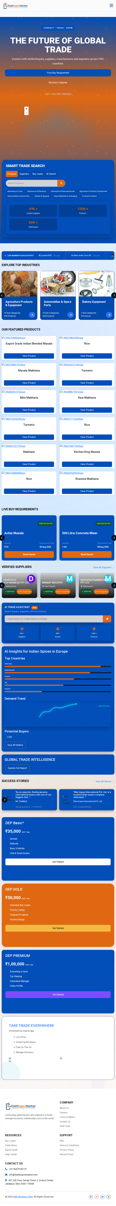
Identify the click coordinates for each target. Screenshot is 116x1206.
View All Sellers (15, 745)
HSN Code (65, 1126)
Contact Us (65, 1121)
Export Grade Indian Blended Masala (29, 343)
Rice (87, 343)
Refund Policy (67, 1154)
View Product (29, 356)
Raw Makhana (87, 397)
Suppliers (24, 174)
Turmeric (87, 370)
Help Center (11, 1154)
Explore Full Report (17, 768)
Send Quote (29, 554)
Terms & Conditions (69, 1145)
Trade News (11, 1145)
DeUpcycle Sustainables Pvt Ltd (16, 581)
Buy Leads (38, 174)
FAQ (62, 1140)
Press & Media (67, 1117)
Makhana (29, 452)
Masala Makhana (29, 370)
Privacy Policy (67, 1150)
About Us (64, 1108)
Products (11, 174)
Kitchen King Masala (87, 452)
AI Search (51, 174)
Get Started (58, 861)
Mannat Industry (52, 582)
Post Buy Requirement (58, 72)
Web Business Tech (23, 1196)
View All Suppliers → (103, 567)
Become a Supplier (58, 82)
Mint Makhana (29, 397)
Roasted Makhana (87, 479)
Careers (63, 1112)
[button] (26, 109)
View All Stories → (105, 781)
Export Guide (11, 1150)
